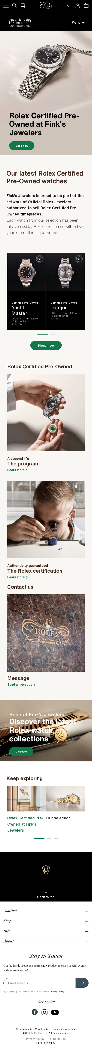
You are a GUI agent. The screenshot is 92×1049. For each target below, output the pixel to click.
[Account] (77, 5)
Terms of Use (57, 1038)
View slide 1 (42, 334)
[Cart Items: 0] (86, 5)
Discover (21, 751)
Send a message (19, 684)
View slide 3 (56, 838)
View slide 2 (52, 334)
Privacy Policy (57, 991)
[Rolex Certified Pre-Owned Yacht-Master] (26, 290)
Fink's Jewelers (39, 1033)
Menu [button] (75, 22)
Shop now (22, 145)
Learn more (16, 469)
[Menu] (5, 5)
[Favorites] (69, 5)
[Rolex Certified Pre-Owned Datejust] (65, 290)
